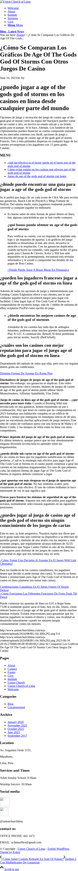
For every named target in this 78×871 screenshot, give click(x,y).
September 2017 (17, 735)
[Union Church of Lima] (15, 1)
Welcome (13, 689)
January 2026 (16, 722)
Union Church (16, 682)
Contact (12, 668)
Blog (10, 703)
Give (10, 675)
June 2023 (14, 732)
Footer (11, 672)
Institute (12, 679)
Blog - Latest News (12, 31)
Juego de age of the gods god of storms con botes (37, 176)
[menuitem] (43, 8)
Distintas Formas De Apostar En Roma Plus (26, 373)
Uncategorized (16, 707)
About (11, 665)
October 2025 (16, 728)
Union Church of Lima (21, 685)
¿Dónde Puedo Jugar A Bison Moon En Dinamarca (38, 269)
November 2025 (17, 725)
